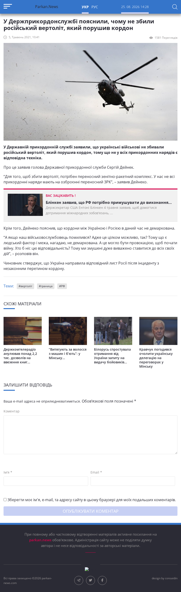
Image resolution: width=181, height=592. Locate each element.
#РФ (62, 286)
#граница (46, 286)
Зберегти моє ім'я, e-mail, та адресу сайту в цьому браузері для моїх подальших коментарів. (92, 499)
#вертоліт (25, 286)
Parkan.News (46, 6)
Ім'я (8, 472)
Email (96, 472)
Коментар (12, 411)
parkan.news (40, 539)
